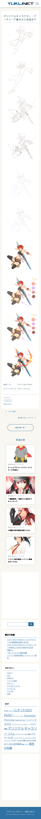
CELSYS (11, 711)
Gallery (10, 673)
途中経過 (17, 744)
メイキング (7, 401)
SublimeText (20, 720)
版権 (23, 740)
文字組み (19, 740)
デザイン (10, 683)
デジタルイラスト (13, 686)
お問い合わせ (30, 812)
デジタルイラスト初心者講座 (23, 734)
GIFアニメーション (18, 716)
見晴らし (10, 650)
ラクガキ (10, 691)
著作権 (34, 740)
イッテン (30, 720)
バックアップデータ (19, 738)
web (8, 675)
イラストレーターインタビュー (20, 724)
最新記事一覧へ (20, 428)
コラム (11, 733)
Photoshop (9, 719)
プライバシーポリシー (15, 812)
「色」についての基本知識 (17, 653)
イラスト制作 (12, 681)
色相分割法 (29, 740)
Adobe (6, 711)
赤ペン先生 (8, 744)
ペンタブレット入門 (30, 738)
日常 (8, 694)
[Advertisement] (20, 594)
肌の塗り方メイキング (25, 418)
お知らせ (10, 678)
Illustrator (30, 715)
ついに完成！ (12, 411)
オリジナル (8, 404)
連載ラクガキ (25, 744)
